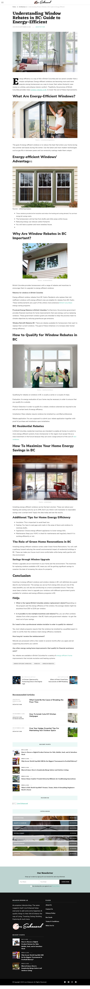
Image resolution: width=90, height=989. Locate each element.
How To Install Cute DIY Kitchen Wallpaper (42, 715)
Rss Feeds (49, 917)
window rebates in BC (39, 90)
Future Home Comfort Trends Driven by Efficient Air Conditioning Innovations (48, 779)
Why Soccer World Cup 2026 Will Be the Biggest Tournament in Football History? (49, 761)
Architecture (40, 27)
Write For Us (50, 926)
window (37, 663)
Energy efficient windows (22, 663)
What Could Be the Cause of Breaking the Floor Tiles (46, 701)
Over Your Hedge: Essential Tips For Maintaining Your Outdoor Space (44, 729)
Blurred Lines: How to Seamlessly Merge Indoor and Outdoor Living (44, 770)
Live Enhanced (22, 804)
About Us (49, 905)
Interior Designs (18, 718)
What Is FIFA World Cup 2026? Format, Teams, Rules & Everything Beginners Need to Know (48, 789)
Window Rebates (48, 663)
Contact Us (49, 909)
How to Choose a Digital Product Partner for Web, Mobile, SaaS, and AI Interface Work (49, 753)
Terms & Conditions (52, 921)
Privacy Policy (55, 886)
